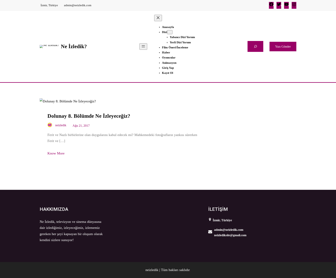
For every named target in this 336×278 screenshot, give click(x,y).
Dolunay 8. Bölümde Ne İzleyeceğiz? (88, 116)
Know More (56, 153)
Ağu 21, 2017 (81, 125)
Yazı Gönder (283, 46)
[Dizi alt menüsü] (169, 32)
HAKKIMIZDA (54, 209)
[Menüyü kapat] (158, 18)
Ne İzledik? (74, 46)
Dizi (164, 32)
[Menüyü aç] (143, 46)
